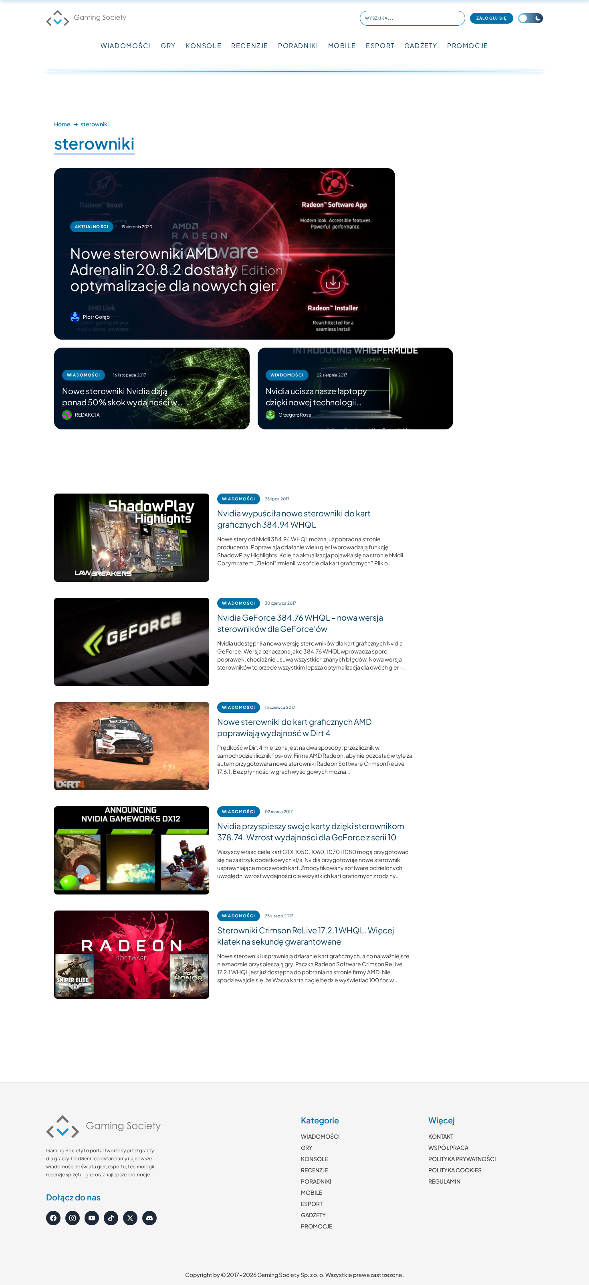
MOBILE (342, 45)
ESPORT (380, 45)
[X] (130, 1218)
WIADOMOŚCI (126, 45)
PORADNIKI (298, 45)
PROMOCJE (467, 45)
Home (62, 123)
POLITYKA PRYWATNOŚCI (462, 1158)
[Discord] (149, 1218)
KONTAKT (440, 1136)
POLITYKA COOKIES (455, 1170)
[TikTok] (111, 1218)
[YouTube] (92, 1218)
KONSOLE (204, 45)
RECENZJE (249, 45)
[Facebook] (53, 1218)
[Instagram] (72, 1218)
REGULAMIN (444, 1181)
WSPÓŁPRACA (448, 1147)
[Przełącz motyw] (530, 18)
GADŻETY (421, 45)
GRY (168, 45)
